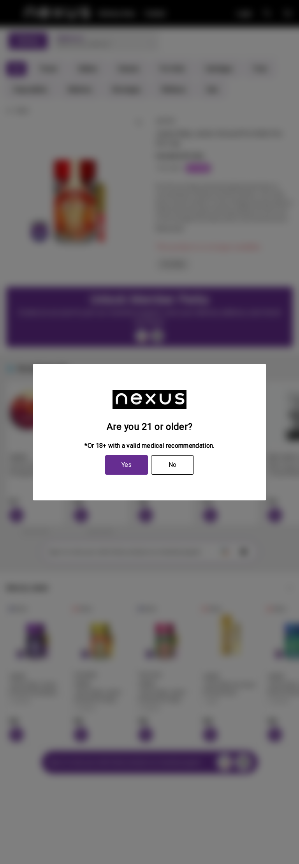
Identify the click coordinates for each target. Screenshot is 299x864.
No (172, 464)
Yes (126, 464)
